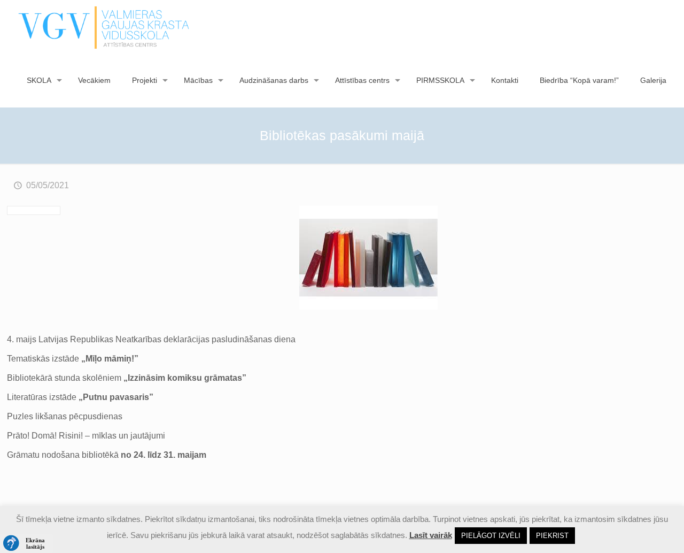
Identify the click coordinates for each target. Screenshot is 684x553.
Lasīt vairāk (430, 535)
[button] (26, 543)
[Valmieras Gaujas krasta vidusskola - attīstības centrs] (104, 26)
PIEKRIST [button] (552, 536)
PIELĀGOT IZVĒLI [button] (490, 536)
